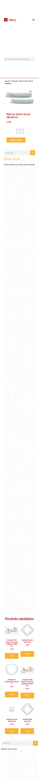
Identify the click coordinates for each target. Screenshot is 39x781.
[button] (33, 19)
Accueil (7, 81)
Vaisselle (15, 81)
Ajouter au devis (16, 140)
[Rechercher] (32, 152)
